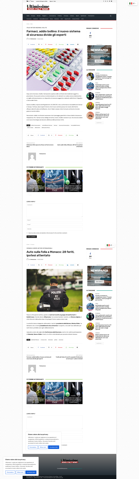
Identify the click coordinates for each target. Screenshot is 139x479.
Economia (73, 183)
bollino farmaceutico (35, 125)
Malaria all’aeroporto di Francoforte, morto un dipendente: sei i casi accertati (102, 116)
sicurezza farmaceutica (64, 125)
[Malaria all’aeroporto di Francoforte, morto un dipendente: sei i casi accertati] (90, 116)
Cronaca (97, 102)
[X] (108, 1)
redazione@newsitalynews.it (75, 468)
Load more (98, 122)
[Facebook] (104, 1)
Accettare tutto (31, 472)
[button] (110, 16)
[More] (78, 44)
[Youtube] (111, 1)
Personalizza (10, 472)
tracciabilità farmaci (75, 125)
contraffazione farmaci (47, 125)
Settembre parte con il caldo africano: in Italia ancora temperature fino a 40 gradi (54, 188)
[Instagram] (106, 1)
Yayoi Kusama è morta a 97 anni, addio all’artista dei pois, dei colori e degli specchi (103, 107)
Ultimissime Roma (46, 127)
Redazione (33, 38)
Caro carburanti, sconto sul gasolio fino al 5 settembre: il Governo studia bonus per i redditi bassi (73, 188)
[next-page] (30, 195)
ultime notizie (30, 127)
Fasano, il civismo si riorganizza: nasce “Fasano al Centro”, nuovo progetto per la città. (36, 188)
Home (28, 24)
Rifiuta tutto (20, 472)
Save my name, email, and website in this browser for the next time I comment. (48, 233)
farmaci (55, 125)
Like (90, 32)
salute (44, 27)
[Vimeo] (110, 1)
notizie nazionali (36, 27)
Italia (31, 24)
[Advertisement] (82, 8)
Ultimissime (37, 127)
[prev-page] (28, 195)
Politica (35, 183)
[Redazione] (28, 39)
